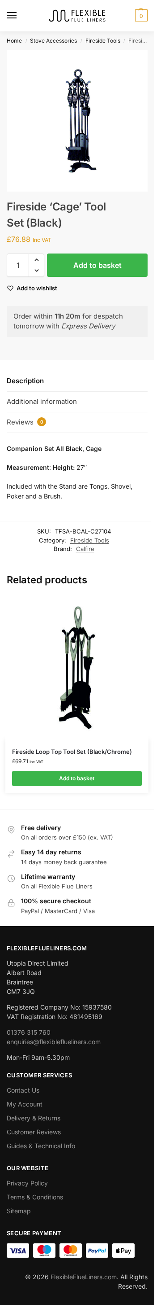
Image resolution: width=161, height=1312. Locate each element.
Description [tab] (25, 380)
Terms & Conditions (35, 1197)
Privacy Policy (27, 1183)
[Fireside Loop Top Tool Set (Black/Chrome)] (76, 667)
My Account (24, 1104)
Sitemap (19, 1211)
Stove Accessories (53, 40)
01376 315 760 (29, 1032)
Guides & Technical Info (41, 1146)
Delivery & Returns (33, 1118)
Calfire (85, 548)
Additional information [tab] (42, 401)
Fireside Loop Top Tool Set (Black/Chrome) (72, 751)
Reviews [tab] (25, 422)
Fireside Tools (102, 40)
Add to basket (97, 265)
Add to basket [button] (76, 778)
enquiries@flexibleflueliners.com (54, 1041)
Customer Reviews (34, 1132)
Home (14, 40)
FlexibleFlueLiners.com (84, 1277)
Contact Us (23, 1090)
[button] (140, 15)
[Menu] (20, 15)
